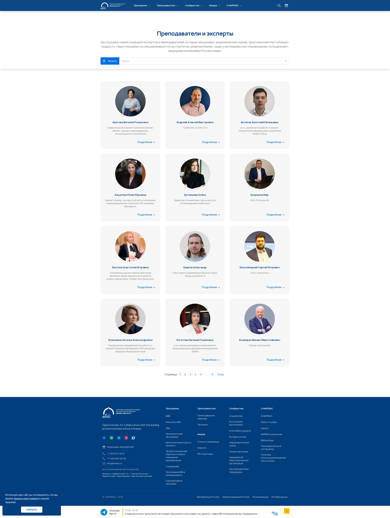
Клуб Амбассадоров (240, 430)
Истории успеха (237, 436)
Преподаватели (166, 5)
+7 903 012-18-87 (116, 453)
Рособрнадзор (279, 496)
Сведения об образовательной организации (238, 460)
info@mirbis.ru (114, 463)
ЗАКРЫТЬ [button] (31, 509)
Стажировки (172, 466)
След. (220, 374)
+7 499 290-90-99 (116, 458)
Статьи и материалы (208, 441)
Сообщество (192, 5)
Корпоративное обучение (174, 482)
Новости (201, 447)
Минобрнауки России (208, 496)
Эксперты (202, 424)
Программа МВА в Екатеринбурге (175, 474)
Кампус (265, 428)
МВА (168, 415)
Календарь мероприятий (120, 446)
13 (212, 374)
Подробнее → (146, 142)
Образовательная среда (239, 444)
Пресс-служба (269, 422)
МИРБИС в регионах (271, 434)
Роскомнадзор (260, 496)
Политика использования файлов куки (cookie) (273, 457)
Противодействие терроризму (239, 470)
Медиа (213, 5)
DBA (168, 428)
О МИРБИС (233, 5)
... (206, 374)
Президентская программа (174, 435)
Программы (140, 5)
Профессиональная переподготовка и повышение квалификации (176, 456)
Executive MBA (173, 422)
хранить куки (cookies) (26, 498)
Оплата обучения (238, 451)
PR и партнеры (205, 453)
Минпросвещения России (235, 496)
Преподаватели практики (206, 417)
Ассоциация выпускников (236, 423)
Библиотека (267, 440)
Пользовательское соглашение (271, 447)
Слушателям (236, 415)
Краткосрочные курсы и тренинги (178, 444)
